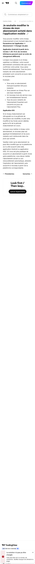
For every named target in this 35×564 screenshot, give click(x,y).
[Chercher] (16, 3)
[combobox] (17, 14)
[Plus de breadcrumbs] (15, 21)
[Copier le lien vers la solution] (27, 33)
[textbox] (18, 14)
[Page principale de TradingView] (7, 3)
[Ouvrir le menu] (3, 3)
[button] (7, 21)
